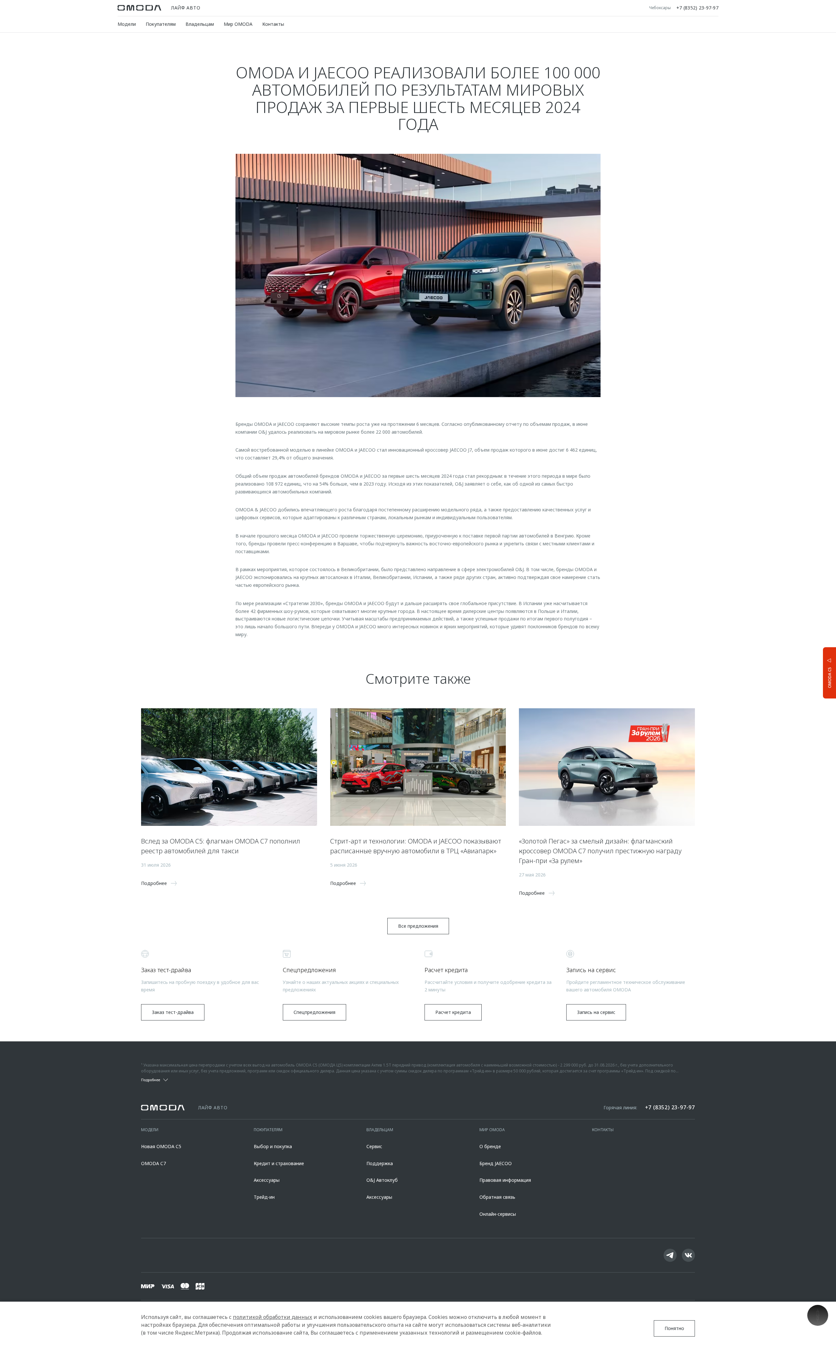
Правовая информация (505, 1180)
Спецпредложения (314, 1012)
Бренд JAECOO (495, 1163)
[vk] (688, 1255)
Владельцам (199, 24)
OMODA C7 (153, 1163)
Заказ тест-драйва (173, 1012)
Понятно (674, 1328)
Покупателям (161, 24)
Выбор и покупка (273, 1146)
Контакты (273, 24)
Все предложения (418, 926)
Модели (127, 24)
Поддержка (379, 1163)
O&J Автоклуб (382, 1180)
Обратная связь (497, 1197)
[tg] (670, 1255)
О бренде (490, 1146)
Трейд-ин (264, 1197)
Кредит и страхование (279, 1163)
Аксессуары (267, 1180)
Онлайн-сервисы (497, 1214)
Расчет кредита (453, 1012)
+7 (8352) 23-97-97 (697, 8)
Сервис (374, 1146)
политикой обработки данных (272, 1317)
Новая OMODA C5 (161, 1146)
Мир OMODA (238, 24)
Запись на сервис (596, 1012)
